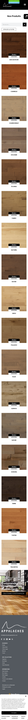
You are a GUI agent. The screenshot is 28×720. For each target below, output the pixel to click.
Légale (3, 689)
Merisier (4, 651)
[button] (26, 696)
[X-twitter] (12, 639)
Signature (4, 659)
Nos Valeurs (4, 673)
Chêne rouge (5, 649)
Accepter (14, 713)
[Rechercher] (25, 24)
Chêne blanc (5, 647)
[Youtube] (9, 639)
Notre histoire (5, 671)
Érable (3, 645)
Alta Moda (4, 661)
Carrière (4, 677)
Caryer (3, 653)
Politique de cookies (6, 687)
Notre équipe (5, 675)
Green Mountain (5, 665)
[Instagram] (4, 639)
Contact (4, 680)
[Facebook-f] (1, 639)
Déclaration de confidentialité (8, 685)
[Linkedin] (7, 639)
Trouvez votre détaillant (7, 678)
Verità (3, 663)
